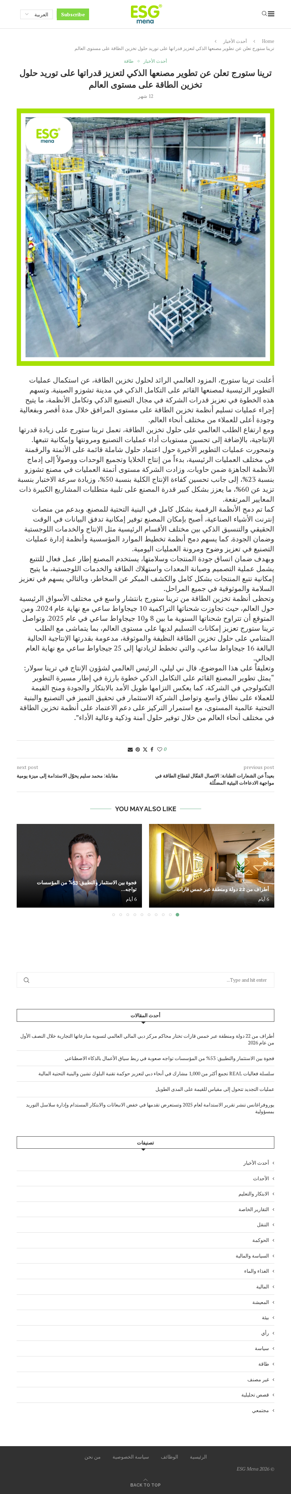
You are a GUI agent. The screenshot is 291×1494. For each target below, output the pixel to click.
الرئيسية (198, 1456)
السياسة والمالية (252, 1255)
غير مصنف (258, 1379)
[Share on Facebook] (151, 749)
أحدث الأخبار (235, 41)
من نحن (92, 1456)
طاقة (263, 1363)
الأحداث (261, 1178)
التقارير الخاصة (253, 1209)
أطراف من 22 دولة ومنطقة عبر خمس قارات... (220, 889)
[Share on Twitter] (145, 749)
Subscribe (73, 14)
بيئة (265, 1317)
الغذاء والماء (256, 1270)
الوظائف (169, 1456)
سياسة (262, 1348)
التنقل (263, 1224)
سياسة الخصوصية (130, 1456)
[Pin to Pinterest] (138, 749)
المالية (262, 1286)
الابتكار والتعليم (253, 1193)
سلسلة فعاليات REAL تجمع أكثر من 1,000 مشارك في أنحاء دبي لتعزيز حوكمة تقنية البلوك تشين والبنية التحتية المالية (156, 1073)
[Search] (264, 14)
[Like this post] (159, 749)
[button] (26, 870)
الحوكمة (260, 1240)
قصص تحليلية (255, 1394)
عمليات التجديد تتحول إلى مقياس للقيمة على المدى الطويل (214, 1089)
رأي (265, 1332)
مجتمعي (260, 1410)
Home (268, 41)
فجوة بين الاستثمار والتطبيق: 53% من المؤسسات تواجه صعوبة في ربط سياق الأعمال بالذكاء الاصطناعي (169, 1058)
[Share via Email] (130, 749)
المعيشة (260, 1302)
